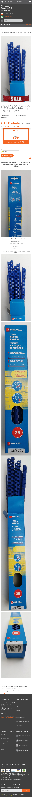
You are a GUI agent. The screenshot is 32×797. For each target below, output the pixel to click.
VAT (2, 745)
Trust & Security (20, 725)
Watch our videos (23, 750)
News (17, 714)
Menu (30, 2)
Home (2, 2)
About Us (18, 702)
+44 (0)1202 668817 (8, 16)
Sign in (5, 693)
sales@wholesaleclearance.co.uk (9, 717)
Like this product (28, 158)
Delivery (18, 710)
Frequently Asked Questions (22, 721)
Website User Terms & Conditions (6, 742)
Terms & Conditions (5, 738)
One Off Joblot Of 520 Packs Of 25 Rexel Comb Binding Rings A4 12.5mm (16, 33)
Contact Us (18, 706)
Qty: (2, 149)
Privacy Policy (4, 734)
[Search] (2, 20)
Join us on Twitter (23, 740)
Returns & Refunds (20, 717)
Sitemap (3, 749)
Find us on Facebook (24, 735)
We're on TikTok (23, 745)
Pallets (9, 29)
